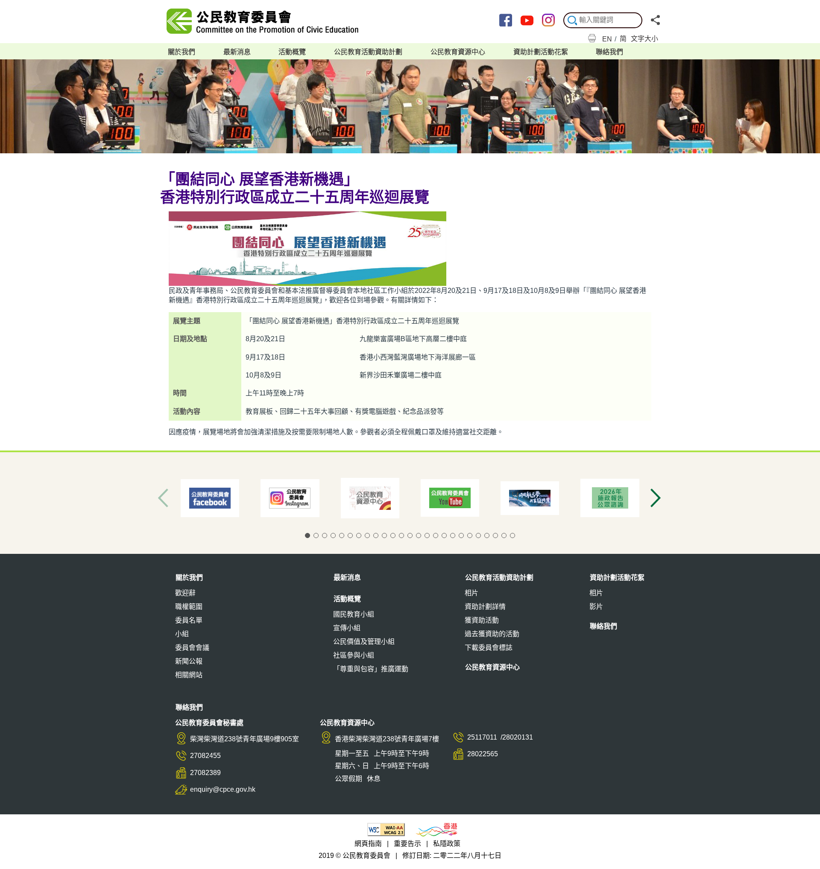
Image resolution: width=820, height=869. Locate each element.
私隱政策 (446, 843)
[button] (307, 535)
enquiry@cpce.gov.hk (222, 789)
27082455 (205, 755)
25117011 (482, 737)
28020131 (517, 737)
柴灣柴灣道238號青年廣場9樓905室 (244, 739)
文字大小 (644, 38)
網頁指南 (368, 843)
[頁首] (802, 848)
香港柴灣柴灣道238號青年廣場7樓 (387, 739)
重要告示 (407, 843)
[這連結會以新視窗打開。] (510, 22)
